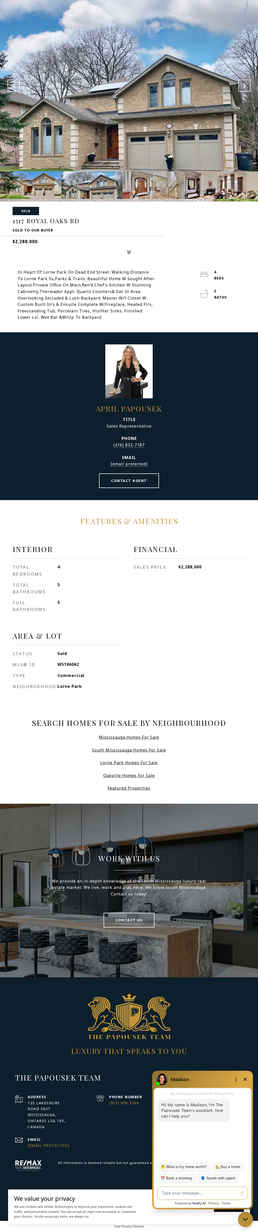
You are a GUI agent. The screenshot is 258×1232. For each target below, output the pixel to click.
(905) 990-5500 (124, 1102)
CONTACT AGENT (129, 480)
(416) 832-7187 (129, 445)
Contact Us (129, 920)
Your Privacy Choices (129, 1226)
